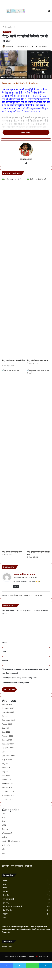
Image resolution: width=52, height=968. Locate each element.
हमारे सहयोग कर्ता (17, 866)
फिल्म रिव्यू (13, 27)
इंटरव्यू (3, 817)
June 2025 (6, 732)
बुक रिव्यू (4, 837)
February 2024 (7, 783)
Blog (3, 813)
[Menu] (3, 12)
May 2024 (5, 772)
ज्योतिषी (4, 825)
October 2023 (7, 799)
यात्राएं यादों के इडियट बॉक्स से (11, 841)
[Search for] (49, 12)
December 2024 (8, 744)
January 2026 (7, 704)
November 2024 (8, 748)
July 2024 (5, 764)
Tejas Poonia (43, 956)
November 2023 (8, 795)
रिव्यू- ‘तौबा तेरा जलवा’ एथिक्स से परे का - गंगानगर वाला (26, 595)
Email (4, 651)
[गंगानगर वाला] (15, 11)
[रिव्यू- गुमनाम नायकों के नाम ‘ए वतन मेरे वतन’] (38, 459)
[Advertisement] (35, 9)
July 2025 (5, 728)
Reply (16, 586)
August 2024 (7, 760)
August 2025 (7, 724)
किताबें (3, 821)
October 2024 (7, 752)
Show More (25, 132)
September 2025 (8, 720)
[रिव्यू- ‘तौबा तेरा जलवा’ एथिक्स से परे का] (13, 268)
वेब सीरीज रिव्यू (6, 845)
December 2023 (8, 791)
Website (5, 660)
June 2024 (6, 768)
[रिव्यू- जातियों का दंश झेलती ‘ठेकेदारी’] (38, 268)
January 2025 (7, 740)
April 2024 (6, 776)
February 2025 (7, 736)
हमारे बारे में (6, 866)
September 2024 (8, 756)
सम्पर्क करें (28, 866)
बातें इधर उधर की (7, 833)
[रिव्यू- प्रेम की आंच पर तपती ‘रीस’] (13, 459)
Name (5, 642)
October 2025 (7, 716)
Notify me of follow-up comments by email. (20, 678)
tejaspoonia (10, 46)
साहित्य (4, 849)
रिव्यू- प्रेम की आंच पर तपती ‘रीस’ (12, 552)
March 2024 (6, 780)
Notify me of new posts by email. (16, 683)
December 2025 (8, 708)
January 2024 (7, 787)
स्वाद (3, 853)
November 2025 (8, 712)
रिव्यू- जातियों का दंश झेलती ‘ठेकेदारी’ (38, 360)
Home (6, 27)
